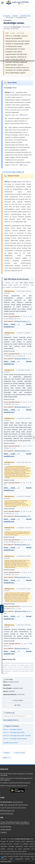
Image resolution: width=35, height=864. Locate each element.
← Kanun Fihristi (19, 753)
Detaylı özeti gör (9, 314)
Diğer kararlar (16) (9, 659)
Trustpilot (3, 832)
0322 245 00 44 (9, 805)
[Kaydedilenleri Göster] (33, 437)
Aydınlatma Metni (6, 861)
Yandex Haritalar (5, 829)
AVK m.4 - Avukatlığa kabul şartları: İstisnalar (17, 735)
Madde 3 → (6, 757)
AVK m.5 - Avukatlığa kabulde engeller (15, 738)
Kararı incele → (11, 324)
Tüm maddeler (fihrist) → (11, 720)
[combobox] (17, 716)
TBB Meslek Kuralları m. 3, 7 (22, 321)
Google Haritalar (5, 826)
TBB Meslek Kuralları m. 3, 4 (22, 358)
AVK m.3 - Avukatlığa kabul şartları (14, 732)
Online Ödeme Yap (8, 811)
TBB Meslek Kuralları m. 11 (21, 648)
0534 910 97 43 (17, 802)
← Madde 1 (6, 753)
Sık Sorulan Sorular (6, 813)
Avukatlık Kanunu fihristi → (11, 742)
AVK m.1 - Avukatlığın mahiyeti (12, 729)
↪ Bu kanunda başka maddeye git (13, 172)
